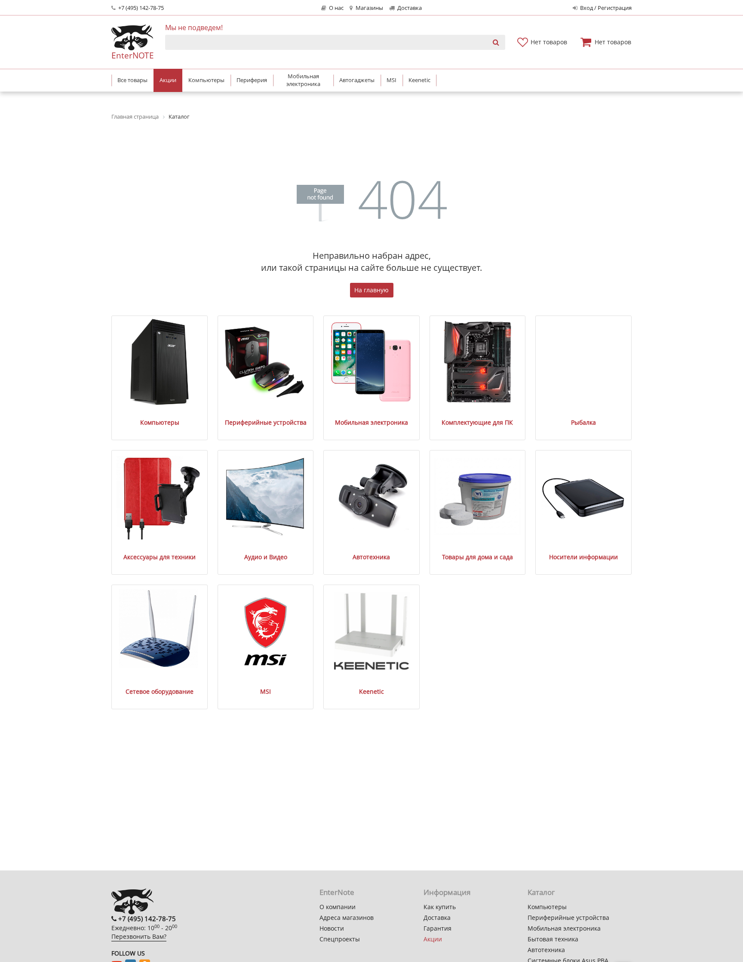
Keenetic (371, 691)
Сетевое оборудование (159, 691)
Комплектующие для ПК (477, 422)
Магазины (368, 8)
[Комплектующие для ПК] (477, 362)
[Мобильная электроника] (372, 362)
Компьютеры (159, 422)
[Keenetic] (372, 631)
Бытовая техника (553, 939)
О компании (337, 907)
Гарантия (437, 928)
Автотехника (371, 557)
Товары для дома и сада (477, 557)
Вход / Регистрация (605, 8)
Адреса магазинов (346, 917)
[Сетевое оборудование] (160, 631)
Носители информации (583, 557)
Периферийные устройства (266, 422)
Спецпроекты (339, 939)
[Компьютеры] (160, 362)
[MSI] (265, 631)
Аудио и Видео (265, 557)
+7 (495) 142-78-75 (140, 8)
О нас (336, 8)
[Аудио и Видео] (265, 496)
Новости (331, 928)
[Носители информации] (583, 496)
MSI (265, 691)
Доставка (409, 8)
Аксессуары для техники (159, 557)
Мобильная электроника (371, 422)
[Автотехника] (372, 496)
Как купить (440, 907)
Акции (433, 939)
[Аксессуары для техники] (160, 496)
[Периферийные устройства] (265, 362)
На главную (371, 290)
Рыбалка (583, 422)
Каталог (541, 892)
